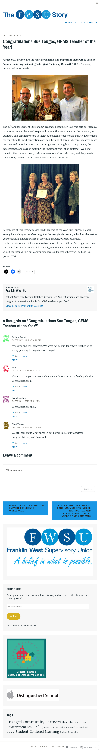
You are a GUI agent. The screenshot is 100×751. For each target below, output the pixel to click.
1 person (24, 356)
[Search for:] (97, 3)
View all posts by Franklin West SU (24, 305)
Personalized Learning (51, 727)
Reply (14, 360)
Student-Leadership (69, 732)
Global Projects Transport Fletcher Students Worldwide (27, 508)
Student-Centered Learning (37, 731)
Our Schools (89, 22)
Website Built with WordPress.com (49, 746)
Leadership (35, 726)
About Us (70, 22)
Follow (13, 616)
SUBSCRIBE (14, 589)
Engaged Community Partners (34, 721)
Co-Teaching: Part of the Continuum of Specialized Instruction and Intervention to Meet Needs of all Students (74, 510)
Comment (88, 489)
